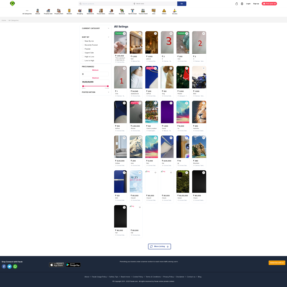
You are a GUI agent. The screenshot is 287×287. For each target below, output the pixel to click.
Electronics (90, 14)
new (132, 163)
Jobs (153, 14)
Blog (199, 277)
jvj (178, 163)
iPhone (133, 128)
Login (248, 4)
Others (164, 14)
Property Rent (58, 14)
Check (164, 198)
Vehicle (37, 14)
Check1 (133, 198)
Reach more (125, 277)
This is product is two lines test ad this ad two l (120, 60)
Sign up (256, 4)
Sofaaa (117, 163)
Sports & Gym (132, 14)
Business (122, 14)
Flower (180, 94)
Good (164, 128)
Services (111, 14)
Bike (194, 94)
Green (180, 198)
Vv (178, 128)
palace (148, 59)
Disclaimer (180, 277)
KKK (116, 198)
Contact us (191, 277)
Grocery (174, 14)
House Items (101, 14)
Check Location (151, 128)
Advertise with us (277, 263)
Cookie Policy (138, 277)
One (116, 94)
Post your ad (271, 4)
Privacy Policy (168, 277)
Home (4, 20)
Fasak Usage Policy (99, 277)
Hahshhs (196, 128)
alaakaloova (135, 94)
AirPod (117, 128)
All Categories (27, 14)
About (87, 277)
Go (182, 4)
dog (163, 94)
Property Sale (48, 14)
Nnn (147, 163)
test (132, 59)
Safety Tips (113, 277)
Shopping (80, 14)
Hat (116, 233)
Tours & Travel (143, 14)
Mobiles (69, 14)
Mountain (196, 163)
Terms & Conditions (153, 277)
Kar (163, 163)
